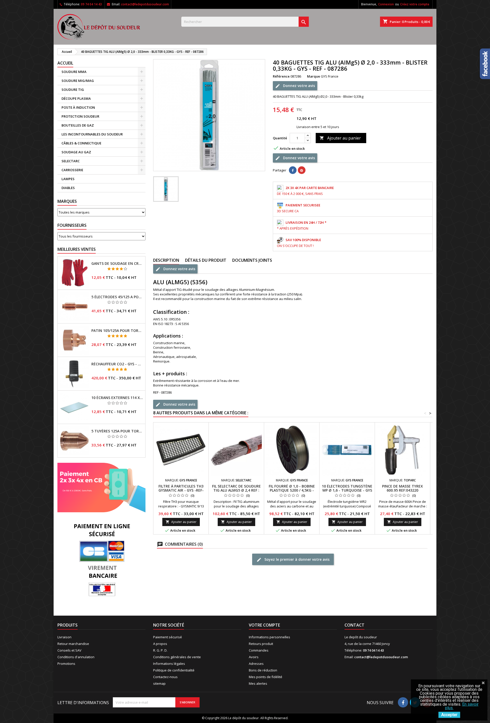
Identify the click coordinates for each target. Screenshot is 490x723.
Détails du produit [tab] (205, 260)
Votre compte (264, 625)
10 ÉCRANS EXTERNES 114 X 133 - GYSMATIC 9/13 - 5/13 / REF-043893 (117, 398)
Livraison (64, 637)
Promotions (66, 663)
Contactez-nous (165, 677)
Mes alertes (258, 683)
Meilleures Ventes (76, 249)
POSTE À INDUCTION (78, 107)
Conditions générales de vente (177, 657)
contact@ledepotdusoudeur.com (145, 4)
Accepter (449, 714)
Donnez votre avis (298, 85)
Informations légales (169, 663)
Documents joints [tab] (252, 260)
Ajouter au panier (340, 138)
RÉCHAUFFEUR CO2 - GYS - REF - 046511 (117, 364)
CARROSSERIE (72, 170)
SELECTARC (71, 161)
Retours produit (261, 643)
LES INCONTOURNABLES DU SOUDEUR (92, 134)
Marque (313, 76)
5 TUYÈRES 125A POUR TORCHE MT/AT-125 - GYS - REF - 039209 (117, 431)
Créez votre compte (414, 4)
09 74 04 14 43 (91, 4)
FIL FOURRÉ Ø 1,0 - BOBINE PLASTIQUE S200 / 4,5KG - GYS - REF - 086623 (292, 490)
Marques (67, 201)
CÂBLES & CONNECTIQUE (81, 143)
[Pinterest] (301, 170)
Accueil (65, 63)
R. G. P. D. (160, 650)
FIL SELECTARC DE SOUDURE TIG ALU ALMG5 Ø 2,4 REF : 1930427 (236, 490)
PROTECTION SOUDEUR (80, 116)
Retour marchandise (73, 643)
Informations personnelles (269, 637)
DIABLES (68, 187)
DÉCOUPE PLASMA (76, 98)
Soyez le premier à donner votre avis (296, 559)
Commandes (258, 650)
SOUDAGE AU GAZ (76, 152)
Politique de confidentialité (173, 670)
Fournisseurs (72, 225)
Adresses (256, 663)
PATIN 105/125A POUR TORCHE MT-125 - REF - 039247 (117, 331)
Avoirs (254, 657)
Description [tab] (166, 260)
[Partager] (293, 170)
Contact (354, 625)
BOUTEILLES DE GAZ (78, 125)
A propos (160, 643)
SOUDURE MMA (74, 71)
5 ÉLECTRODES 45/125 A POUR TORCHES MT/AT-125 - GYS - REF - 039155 (117, 297)
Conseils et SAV (69, 650)
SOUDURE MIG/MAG (78, 80)
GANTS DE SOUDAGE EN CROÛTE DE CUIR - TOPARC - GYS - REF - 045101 (117, 263)
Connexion (386, 4)
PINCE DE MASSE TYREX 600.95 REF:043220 (402, 488)
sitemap (159, 683)
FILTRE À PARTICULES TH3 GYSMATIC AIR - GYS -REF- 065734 (181, 490)
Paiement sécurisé (167, 637)
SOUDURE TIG (73, 89)
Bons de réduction (263, 670)
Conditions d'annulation (75, 657)
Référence (281, 76)
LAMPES (68, 179)
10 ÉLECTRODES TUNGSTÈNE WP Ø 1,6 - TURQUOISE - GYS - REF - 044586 (347, 490)
